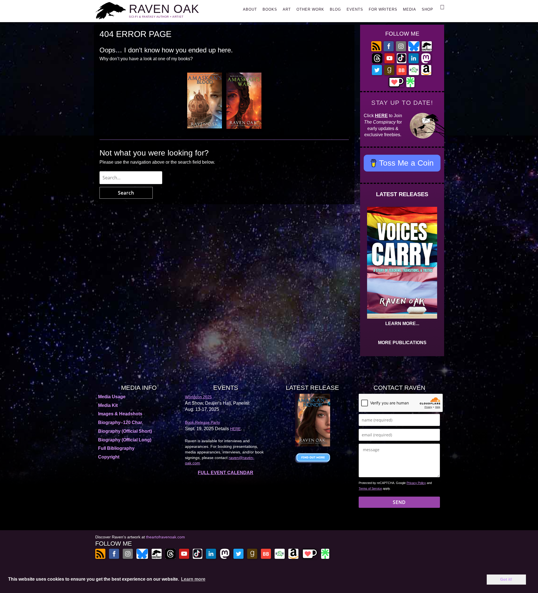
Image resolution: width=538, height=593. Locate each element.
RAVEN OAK (164, 8)
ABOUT (250, 9)
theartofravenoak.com (165, 537)
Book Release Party (202, 422)
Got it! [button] (506, 579)
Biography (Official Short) (125, 431)
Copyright (108, 457)
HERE (381, 115)
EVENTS (355, 9)
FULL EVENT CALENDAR (225, 472)
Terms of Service (370, 488)
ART (287, 9)
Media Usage (112, 396)
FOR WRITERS (383, 9)
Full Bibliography (116, 448)
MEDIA (409, 9)
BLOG (335, 9)
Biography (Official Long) (124, 439)
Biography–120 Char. (120, 422)
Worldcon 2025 (198, 397)
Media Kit (108, 405)
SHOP (427, 9)
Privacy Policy (416, 483)
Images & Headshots (120, 413)
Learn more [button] (193, 579)
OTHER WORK (310, 9)
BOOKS (270, 9)
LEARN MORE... (402, 323)
